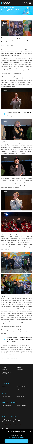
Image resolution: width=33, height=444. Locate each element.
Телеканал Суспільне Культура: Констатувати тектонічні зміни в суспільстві (19, 339)
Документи (19, 369)
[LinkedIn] (18, 420)
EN (24, 2)
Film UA (10, 55)
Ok (16, 441)
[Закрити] (30, 431)
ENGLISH (6, 428)
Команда (4, 369)
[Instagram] (7, 420)
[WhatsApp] (14, 420)
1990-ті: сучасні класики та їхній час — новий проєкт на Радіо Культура (19, 113)
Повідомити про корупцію (11, 424)
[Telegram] (10, 420)
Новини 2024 (6, 18)
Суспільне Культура (14, 53)
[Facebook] (3, 420)
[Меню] (30, 3)
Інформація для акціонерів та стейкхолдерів (6, 373)
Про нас (4, 367)
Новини (18, 367)
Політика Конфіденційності (16, 437)
